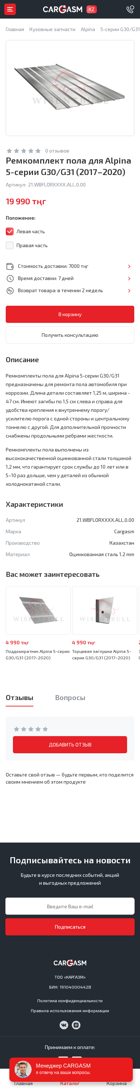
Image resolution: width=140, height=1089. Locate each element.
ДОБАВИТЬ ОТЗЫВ (70, 744)
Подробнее (129, 266)
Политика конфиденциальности (70, 1000)
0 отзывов (57, 151)
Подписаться (70, 927)
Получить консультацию (70, 335)
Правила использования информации (70, 1010)
